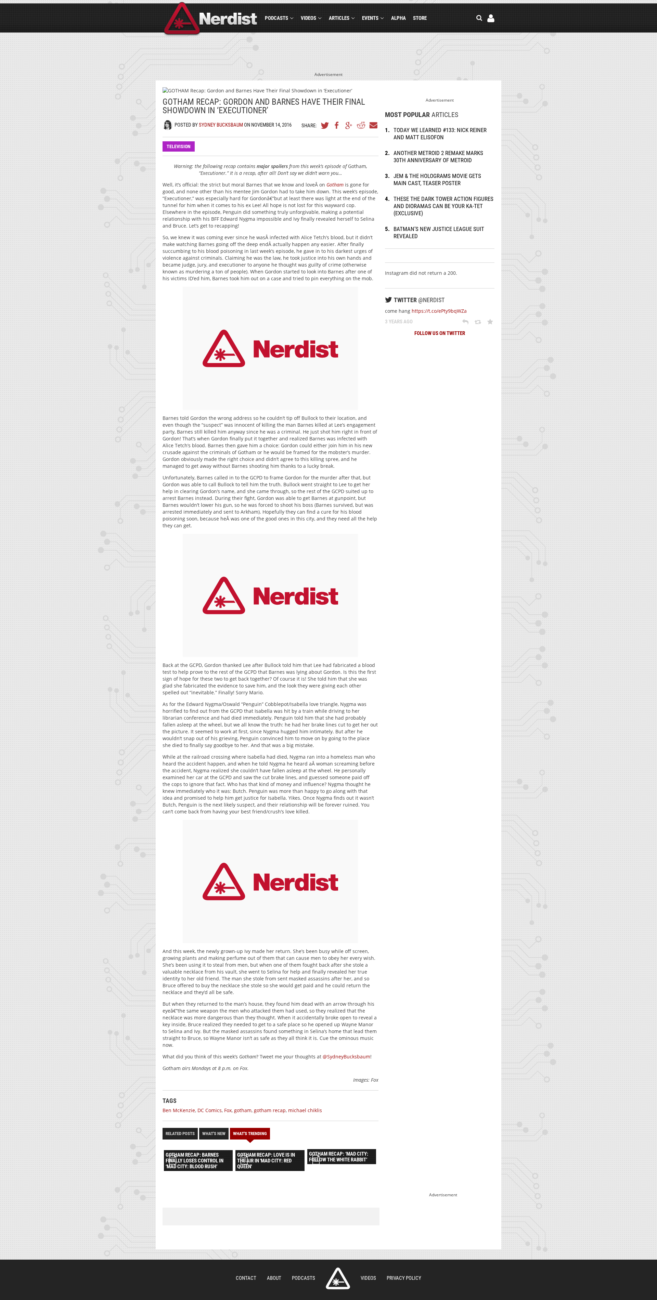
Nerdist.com (338, 1278)
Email (373, 125)
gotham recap (270, 1110)
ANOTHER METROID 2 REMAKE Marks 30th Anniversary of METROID (438, 157)
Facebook (337, 125)
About (274, 1278)
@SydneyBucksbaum (346, 1056)
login (490, 18)
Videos (308, 18)
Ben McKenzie (179, 1110)
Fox (228, 1110)
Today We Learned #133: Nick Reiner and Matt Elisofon (440, 134)
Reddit (361, 125)
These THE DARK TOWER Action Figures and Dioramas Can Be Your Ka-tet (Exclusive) (443, 206)
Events (370, 18)
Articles (339, 18)
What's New (214, 1133)
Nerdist (211, 19)
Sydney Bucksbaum (221, 125)
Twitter (325, 125)
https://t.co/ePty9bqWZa (439, 311)
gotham (243, 1110)
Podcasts (276, 18)
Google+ (349, 125)
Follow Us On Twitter (439, 333)
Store (420, 18)
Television (179, 146)
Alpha (398, 18)
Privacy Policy (404, 1278)
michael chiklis (305, 1110)
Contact (246, 1278)
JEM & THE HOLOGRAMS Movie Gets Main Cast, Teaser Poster (437, 179)
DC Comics (209, 1110)
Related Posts (180, 1133)
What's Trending (250, 1133)
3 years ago (399, 322)
